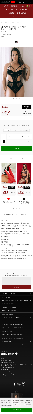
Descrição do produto (8, 214)
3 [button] (19, 99)
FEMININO (7, 22)
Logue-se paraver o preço (26, 107)
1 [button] (14, 99)
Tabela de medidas (22, 214)
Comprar (16, 148)
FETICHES (12, 22)
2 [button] (16, 99)
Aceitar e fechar (16, 409)
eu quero (16, 287)
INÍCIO (2, 22)
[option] (16, 72)
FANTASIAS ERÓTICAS (19, 22)
